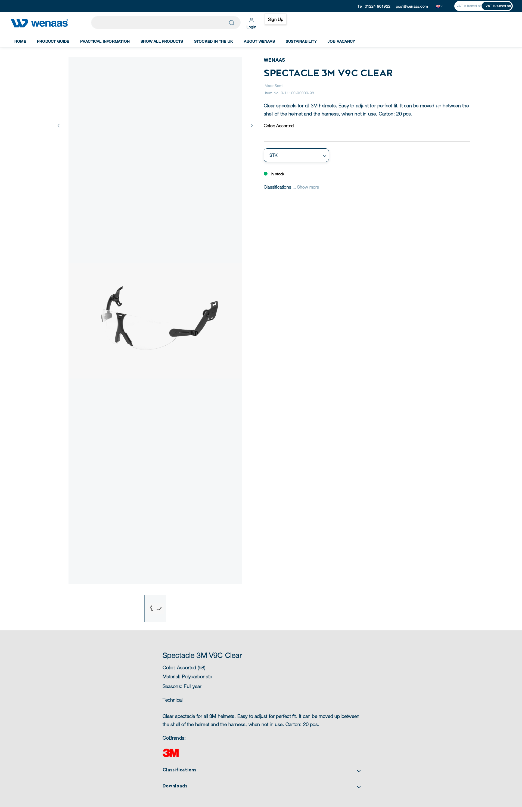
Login (251, 26)
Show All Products (162, 41)
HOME (20, 41)
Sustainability (301, 41)
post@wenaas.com (412, 6)
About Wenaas (259, 41)
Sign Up (275, 19)
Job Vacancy (341, 41)
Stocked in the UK (213, 41)
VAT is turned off (469, 6)
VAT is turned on (498, 6)
